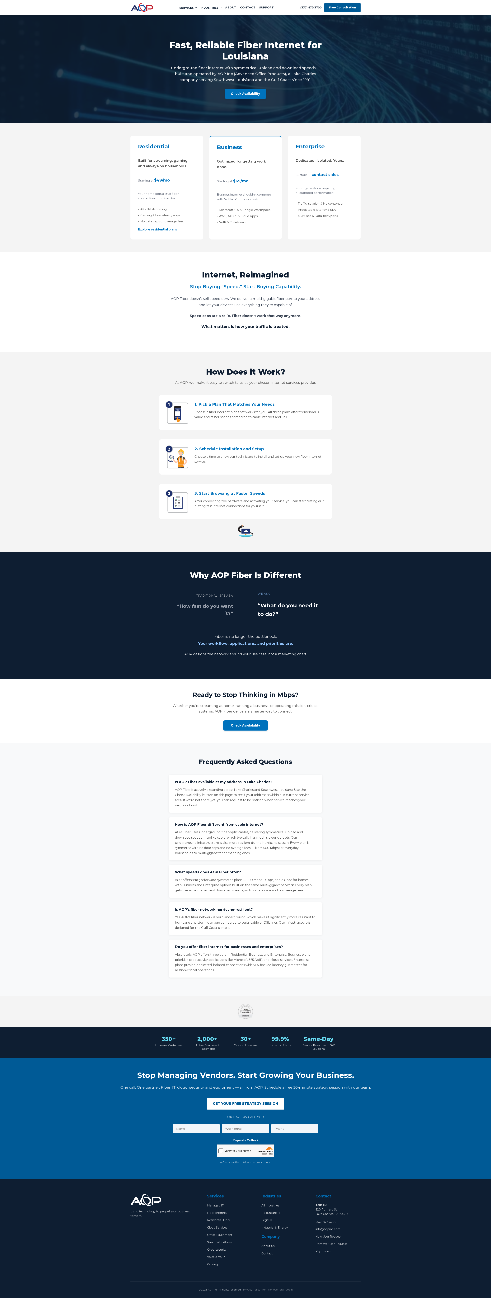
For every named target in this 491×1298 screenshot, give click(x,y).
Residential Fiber (218, 1220)
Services (186, 7)
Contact (248, 7)
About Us (267, 1246)
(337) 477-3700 (326, 1222)
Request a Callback (245, 1140)
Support (266, 7)
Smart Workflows (219, 1242)
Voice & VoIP (216, 1257)
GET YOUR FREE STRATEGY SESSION (245, 1103)
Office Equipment (219, 1235)
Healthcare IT (270, 1213)
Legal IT (267, 1220)
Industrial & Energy (274, 1227)
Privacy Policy (251, 1289)
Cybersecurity (216, 1249)
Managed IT (215, 1205)
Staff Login (286, 1289)
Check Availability (245, 94)
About (230, 7)
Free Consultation (342, 7)
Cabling (212, 1264)
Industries (209, 7)
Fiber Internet (217, 1213)
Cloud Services (217, 1227)
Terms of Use (270, 1289)
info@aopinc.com (328, 1229)
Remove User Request (331, 1244)
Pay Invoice (324, 1251)
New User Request (328, 1236)
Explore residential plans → (159, 229)
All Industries (270, 1205)
